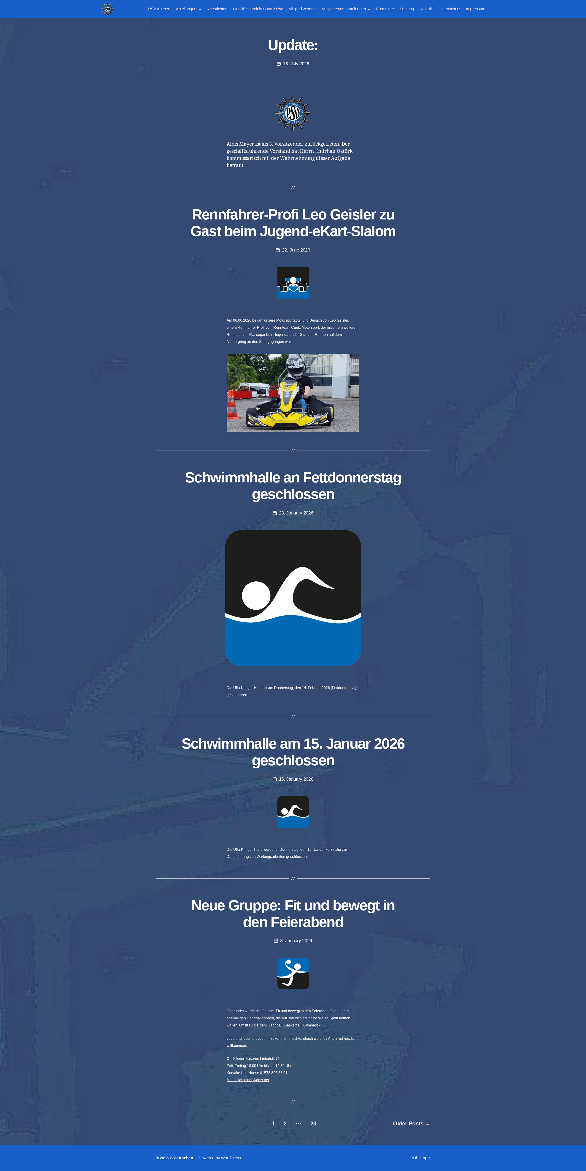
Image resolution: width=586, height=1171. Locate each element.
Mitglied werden (302, 9)
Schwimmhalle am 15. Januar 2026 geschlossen (293, 752)
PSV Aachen (159, 9)
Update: (293, 45)
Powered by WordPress (220, 1158)
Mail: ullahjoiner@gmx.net (248, 1080)
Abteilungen (186, 9)
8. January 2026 (296, 940)
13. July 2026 (296, 63)
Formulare (385, 9)
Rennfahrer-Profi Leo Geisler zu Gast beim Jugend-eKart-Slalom (293, 222)
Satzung (407, 9)
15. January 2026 (296, 779)
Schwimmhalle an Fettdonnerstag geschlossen (293, 485)
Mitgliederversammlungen (343, 9)
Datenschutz (449, 9)
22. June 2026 (296, 249)
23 (313, 1123)
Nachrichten (217, 9)
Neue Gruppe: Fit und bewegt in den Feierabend (293, 913)
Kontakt (426, 9)
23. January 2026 (296, 512)
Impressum (475, 9)
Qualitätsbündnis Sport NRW (258, 9)
